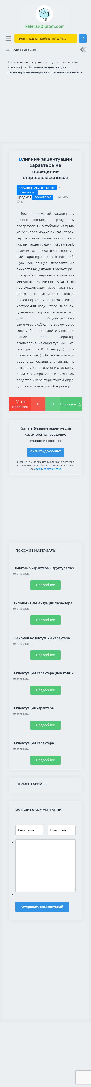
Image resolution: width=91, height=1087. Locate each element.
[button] (19, 49)
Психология (27, 192)
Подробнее (45, 585)
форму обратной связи (48, 469)
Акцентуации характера (33, 743)
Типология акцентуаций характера (42, 603)
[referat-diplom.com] (45, 29)
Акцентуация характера (33, 708)
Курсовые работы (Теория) (36, 187)
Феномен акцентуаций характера (41, 638)
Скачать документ (45, 451)
